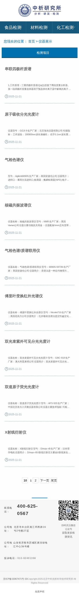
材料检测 (39, 27)
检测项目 (43, 52)
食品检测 (12, 27)
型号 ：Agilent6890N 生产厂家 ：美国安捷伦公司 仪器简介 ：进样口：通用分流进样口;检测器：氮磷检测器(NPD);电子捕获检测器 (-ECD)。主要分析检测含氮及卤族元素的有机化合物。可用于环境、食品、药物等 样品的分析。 (39, 178)
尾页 (54, 480)
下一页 (44, 480)
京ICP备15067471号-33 (15, 579)
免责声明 (39, 591)
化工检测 (65, 27)
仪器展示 (45, 41)
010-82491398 (26, 558)
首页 (31, 41)
